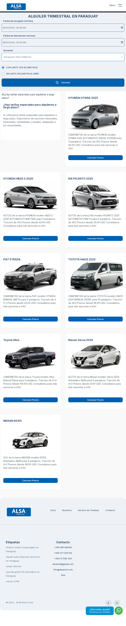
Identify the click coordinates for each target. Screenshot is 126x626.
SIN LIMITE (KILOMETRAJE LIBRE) (22, 73)
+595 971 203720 (63, 553)
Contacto (110, 510)
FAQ (63, 575)
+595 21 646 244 (63, 558)
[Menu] (122, 6)
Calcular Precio (95, 157)
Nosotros (67, 510)
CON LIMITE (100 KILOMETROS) (22, 67)
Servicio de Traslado (88, 510)
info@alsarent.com (63, 569)
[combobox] (63, 57)
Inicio (53, 510)
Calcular (65, 82)
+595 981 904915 (63, 547)
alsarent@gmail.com (63, 564)
